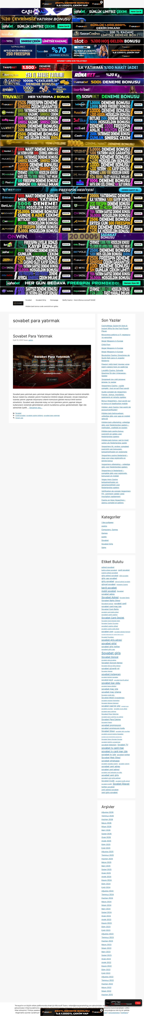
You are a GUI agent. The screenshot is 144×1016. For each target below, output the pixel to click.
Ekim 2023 (106, 927)
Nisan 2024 (106, 905)
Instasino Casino (122, 584)
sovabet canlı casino (109, 615)
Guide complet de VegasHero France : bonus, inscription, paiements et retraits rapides (114, 394)
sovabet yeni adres (111, 766)
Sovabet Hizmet (107, 671)
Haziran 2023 (107, 941)
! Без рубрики (107, 522)
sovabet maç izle (110, 689)
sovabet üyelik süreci (123, 781)
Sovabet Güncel (110, 657)
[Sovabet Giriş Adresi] (18, 303)
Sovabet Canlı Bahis (110, 609)
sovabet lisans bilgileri (109, 686)
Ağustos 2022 (107, 977)
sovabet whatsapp (111, 761)
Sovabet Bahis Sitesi (111, 600)
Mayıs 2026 (106, 823)
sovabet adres (108, 594)
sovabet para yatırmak (52, 415)
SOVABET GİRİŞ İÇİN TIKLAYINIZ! (72, 61)
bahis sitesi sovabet (109, 570)
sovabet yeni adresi (110, 769)
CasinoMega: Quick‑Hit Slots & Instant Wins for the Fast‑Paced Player (115, 328)
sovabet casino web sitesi (110, 629)
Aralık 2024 (106, 877)
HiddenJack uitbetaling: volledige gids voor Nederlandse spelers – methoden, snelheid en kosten (116, 425)
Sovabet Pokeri (107, 722)
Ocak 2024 (106, 916)
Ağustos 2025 (107, 852)
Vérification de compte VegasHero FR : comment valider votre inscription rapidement (116, 494)
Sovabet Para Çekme (111, 719)
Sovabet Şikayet (121, 783)
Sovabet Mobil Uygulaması (113, 698)
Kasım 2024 (107, 880)
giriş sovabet (108, 581)
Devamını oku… (35, 408)
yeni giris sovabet (110, 792)
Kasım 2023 (107, 923)
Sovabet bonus (107, 604)
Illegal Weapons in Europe (112, 341)
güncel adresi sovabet (122, 581)
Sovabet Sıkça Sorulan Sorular (112, 739)
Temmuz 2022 (108, 980)
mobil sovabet (20, 415)
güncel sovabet (109, 584)
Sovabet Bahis (124, 598)
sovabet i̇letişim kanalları (110, 677)
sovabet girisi (109, 643)
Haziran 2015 (107, 995)
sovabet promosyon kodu (113, 728)
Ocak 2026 (106, 837)
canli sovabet (124, 570)
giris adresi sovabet (110, 575)
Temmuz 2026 (108, 816)
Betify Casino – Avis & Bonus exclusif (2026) (79, 300)
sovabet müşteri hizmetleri (110, 700)
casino (104, 526)
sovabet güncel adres (109, 660)
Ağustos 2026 (107, 812)
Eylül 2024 (106, 887)
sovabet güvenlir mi (110, 668)
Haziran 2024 (107, 898)
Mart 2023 (106, 952)
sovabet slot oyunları (123, 731)
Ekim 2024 (106, 884)
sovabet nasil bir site (111, 706)
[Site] (36, 104)
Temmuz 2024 (108, 894)
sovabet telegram (109, 745)
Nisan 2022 (106, 991)
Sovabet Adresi (110, 597)
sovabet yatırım (124, 764)
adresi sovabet (108, 567)
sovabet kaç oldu (111, 683)
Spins (104, 547)
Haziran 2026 (107, 819)
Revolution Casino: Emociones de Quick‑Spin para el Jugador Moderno (116, 358)
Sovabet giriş (111, 653)
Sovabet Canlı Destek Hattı (111, 621)
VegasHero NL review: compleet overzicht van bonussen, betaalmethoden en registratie (115, 449)
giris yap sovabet (109, 578)
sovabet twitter (123, 755)
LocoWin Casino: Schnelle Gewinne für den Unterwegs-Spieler (114, 373)
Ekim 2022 (106, 970)
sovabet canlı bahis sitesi (110, 612)
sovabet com (107, 631)
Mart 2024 (106, 909)
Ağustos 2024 (107, 891)
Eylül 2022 (106, 973)
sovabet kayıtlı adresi (121, 680)
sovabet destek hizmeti (122, 632)
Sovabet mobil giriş (108, 695)
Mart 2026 (106, 830)
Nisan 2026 (106, 827)
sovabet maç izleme (111, 692)
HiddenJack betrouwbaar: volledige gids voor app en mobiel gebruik (116, 416)
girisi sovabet (123, 576)
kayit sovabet (109, 587)
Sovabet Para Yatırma (110, 714)
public (104, 537)
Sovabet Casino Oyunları (110, 623)
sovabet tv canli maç (113, 748)
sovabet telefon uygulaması (111, 742)
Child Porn (106, 345)
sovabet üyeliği (107, 784)
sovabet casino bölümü (34, 415)
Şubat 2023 (107, 955)
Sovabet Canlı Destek (113, 617)
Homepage (54, 300)
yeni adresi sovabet (110, 790)
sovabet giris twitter (111, 646)
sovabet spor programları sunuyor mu (112, 737)
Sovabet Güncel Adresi (112, 663)
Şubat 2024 (107, 912)
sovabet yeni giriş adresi (111, 778)
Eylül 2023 (106, 930)
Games (105, 533)
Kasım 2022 (107, 966)
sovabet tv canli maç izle (114, 751)
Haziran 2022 (107, 984)
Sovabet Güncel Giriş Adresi (111, 666)
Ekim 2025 (106, 844)
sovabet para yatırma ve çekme (112, 717)
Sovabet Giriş (41, 300)
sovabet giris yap (108, 649)
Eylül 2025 (106, 848)
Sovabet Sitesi (108, 731)
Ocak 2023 (106, 959)
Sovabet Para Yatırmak (32, 336)
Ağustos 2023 (107, 934)
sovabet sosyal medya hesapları (112, 734)
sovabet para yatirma (109, 711)
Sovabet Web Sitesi (111, 757)
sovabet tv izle (109, 754)
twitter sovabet (108, 787)
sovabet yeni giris (110, 775)
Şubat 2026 (107, 834)
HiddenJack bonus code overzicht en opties (42, 306)
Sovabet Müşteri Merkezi (110, 703)
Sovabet (29, 300)
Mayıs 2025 (106, 862)
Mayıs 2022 (106, 987)
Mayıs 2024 (106, 902)
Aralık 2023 (106, 920)
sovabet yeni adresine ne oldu (112, 772)
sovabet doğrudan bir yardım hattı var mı (112, 634)
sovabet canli (120, 603)
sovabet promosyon (111, 725)
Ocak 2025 (106, 873)
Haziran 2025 (107, 859)
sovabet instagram (111, 674)
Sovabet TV (123, 745)
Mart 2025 (106, 866)
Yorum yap (19, 418)
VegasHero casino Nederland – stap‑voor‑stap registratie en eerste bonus (115, 458)
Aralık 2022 (106, 962)
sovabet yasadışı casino (110, 764)
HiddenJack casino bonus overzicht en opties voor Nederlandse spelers (112, 434)
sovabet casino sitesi (110, 626)
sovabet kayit (107, 680)
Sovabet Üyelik (108, 781)
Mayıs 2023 (106, 945)
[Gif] (72, 143)
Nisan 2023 (106, 948)
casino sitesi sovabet (110, 573)
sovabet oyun (125, 706)
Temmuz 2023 (108, 937)
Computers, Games (110, 530)
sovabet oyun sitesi (120, 709)
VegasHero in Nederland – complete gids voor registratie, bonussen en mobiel (114, 473)
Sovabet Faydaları (108, 637)
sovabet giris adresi (112, 640)
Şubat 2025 (106, 869)
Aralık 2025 (106, 841)
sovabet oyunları (107, 709)
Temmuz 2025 (108, 855)
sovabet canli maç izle (111, 606)
